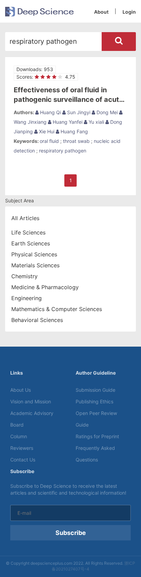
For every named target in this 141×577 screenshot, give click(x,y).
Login (129, 12)
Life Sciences (28, 232)
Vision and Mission (30, 401)
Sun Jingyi (78, 112)
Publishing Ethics (94, 401)
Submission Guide (95, 390)
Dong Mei (106, 112)
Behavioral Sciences (37, 320)
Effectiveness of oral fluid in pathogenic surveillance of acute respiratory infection (68, 99)
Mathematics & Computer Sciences (56, 309)
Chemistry (24, 276)
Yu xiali (95, 122)
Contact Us (22, 459)
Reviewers (21, 448)
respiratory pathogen (62, 150)
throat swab (76, 141)
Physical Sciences (34, 254)
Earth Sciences (30, 243)
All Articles (25, 218)
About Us (20, 390)
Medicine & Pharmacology (45, 287)
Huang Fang (73, 131)
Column (18, 436)
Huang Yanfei (66, 122)
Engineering (26, 298)
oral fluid (49, 141)
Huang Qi (50, 112)
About (101, 12)
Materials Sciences (35, 265)
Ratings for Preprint (97, 436)
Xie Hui (46, 131)
